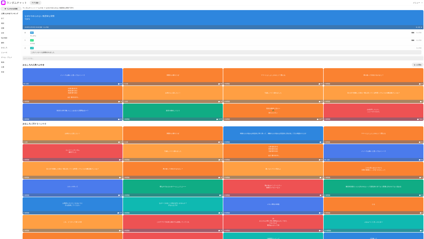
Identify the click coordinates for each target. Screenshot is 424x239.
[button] (35, 3)
